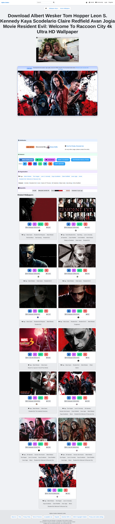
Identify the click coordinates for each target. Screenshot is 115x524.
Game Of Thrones (46, 183)
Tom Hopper (36, 176)
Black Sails (62, 183)
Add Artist (30, 147)
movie (80, 176)
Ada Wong (69, 183)
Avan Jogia (74, 176)
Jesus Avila (54, 147)
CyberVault (42, 317)
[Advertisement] (57, 127)
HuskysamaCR (82, 230)
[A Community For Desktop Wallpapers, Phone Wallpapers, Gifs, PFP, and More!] (46, 8)
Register (111, 2)
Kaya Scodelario (56, 176)
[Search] (54, 2)
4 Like (40, 159)
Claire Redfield (66, 176)
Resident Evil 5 (48, 281)
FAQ (20, 517)
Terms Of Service (37, 517)
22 (80, 224)
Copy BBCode (59, 163)
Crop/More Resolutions (81, 159)
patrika (43, 230)
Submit (92, 2)
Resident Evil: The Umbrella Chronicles (38, 411)
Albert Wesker (27, 176)
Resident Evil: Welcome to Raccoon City (30, 179)
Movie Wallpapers (65, 8)
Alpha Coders (5, 2)
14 (41, 224)
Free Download (27, 159)
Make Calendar (63, 159)
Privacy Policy (27, 517)
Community (100, 2)
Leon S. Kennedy (45, 176)
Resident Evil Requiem (39, 234)
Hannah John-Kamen (65, 411)
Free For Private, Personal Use (75, 146)
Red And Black (29, 237)
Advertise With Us (66, 517)
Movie (71, 414)
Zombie (26, 183)
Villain (91, 365)
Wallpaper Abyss (53, 8)
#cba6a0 (68, 190)
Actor (39, 183)
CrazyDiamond (42, 404)
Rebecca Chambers (69, 240)
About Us (14, 517)
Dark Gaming (38, 237)
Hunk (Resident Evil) (70, 234)
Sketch (77, 367)
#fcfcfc (64, 190)
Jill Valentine (55, 183)
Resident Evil (33, 183)
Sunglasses (77, 324)
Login (105, 2)
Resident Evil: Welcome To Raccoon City (84, 414)
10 (41, 270)
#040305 (57, 190)
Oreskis (42, 450)
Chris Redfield (76, 183)
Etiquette (57, 517)
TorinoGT (42, 276)
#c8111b (61, 190)
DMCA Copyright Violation (80, 517)
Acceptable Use (48, 517)
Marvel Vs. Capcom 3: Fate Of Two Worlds (38, 367)
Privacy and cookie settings (96, 517)
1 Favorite (50, 159)
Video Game (29, 234)
